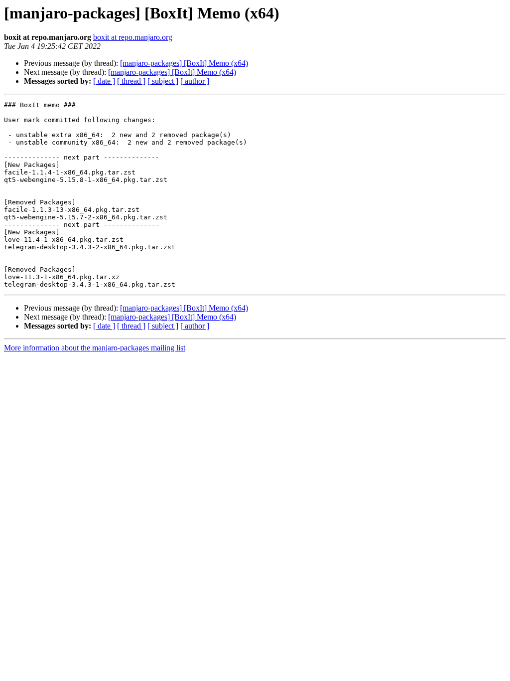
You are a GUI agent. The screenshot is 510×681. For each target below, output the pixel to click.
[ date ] (104, 81)
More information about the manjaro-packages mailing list (94, 347)
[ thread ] (131, 81)
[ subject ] (162, 81)
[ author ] (194, 81)
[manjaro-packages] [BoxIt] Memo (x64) (184, 63)
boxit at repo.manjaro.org (132, 37)
